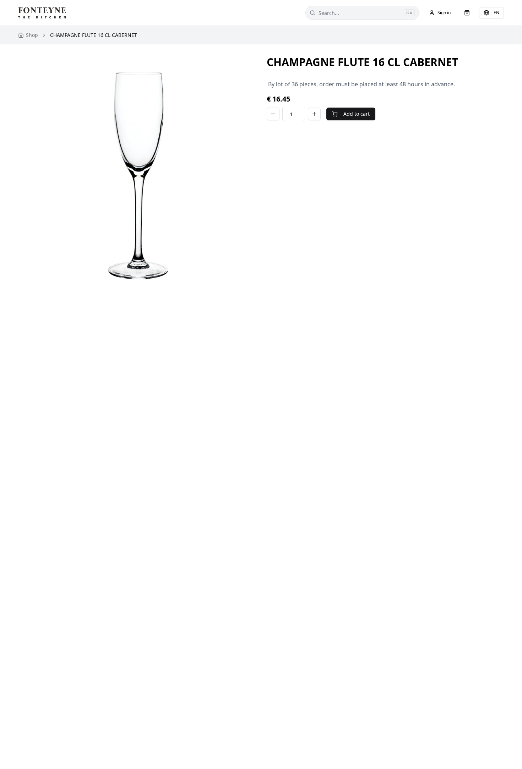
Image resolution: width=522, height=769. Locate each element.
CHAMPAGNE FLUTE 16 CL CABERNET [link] (93, 35)
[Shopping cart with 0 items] (467, 12)
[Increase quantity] (314, 114)
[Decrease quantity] (273, 114)
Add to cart (356, 113)
